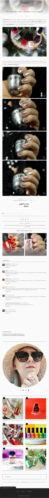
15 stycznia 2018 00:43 (25, 303)
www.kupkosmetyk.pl (31, 200)
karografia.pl (27, 496)
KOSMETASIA (7, 264)
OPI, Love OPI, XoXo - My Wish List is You (14, 225)
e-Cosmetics (25, 3)
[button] (12, 5)
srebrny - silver (20, 213)
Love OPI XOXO (11, 213)
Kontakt (23, 491)
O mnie (18, 491)
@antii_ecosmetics (27, 198)
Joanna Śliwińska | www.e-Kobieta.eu (12, 303)
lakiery (6, 213)
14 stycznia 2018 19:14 (14, 264)
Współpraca (29, 491)
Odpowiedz (7, 267)
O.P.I (15, 213)
